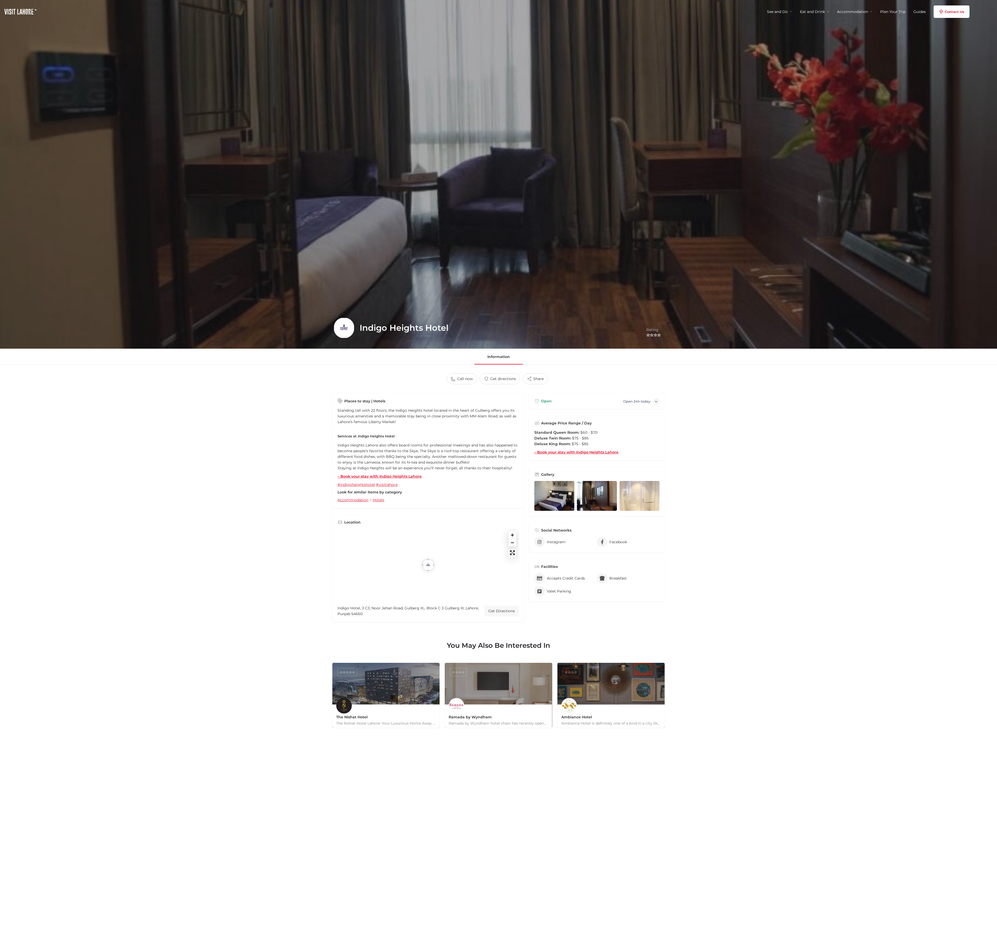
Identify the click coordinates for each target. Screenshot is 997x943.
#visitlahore (387, 484)
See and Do (777, 11)
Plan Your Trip (893, 11)
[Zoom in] (512, 535)
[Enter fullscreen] (512, 552)
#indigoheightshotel (356, 484)
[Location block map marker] (428, 565)
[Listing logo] (344, 328)
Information (498, 356)
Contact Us (954, 12)
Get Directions (501, 611)
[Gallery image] (554, 496)
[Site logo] (21, 11)
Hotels (378, 500)
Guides (919, 11)
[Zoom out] (512, 542)
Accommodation (852, 11)
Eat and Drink (812, 11)
